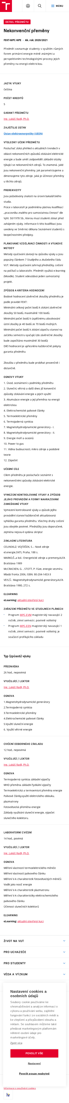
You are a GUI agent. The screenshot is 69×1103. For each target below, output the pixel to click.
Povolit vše (34, 1053)
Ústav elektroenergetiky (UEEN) (23, 133)
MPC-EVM (25, 615)
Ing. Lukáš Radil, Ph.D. (16, 119)
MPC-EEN (25, 626)
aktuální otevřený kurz (30, 600)
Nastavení (34, 1063)
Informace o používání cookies (20, 1088)
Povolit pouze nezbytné (34, 1073)
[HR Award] (8, 1094)
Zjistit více (16, 1043)
